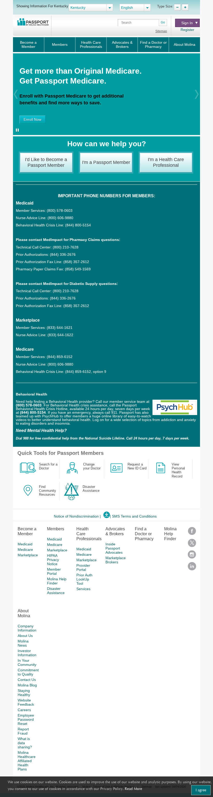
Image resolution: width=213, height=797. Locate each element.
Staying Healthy (24, 692)
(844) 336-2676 (63, 254)
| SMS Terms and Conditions (133, 516)
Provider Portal (83, 567)
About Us (25, 636)
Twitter (192, 544)
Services (83, 589)
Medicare (25, 549)
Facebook (192, 533)
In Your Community (27, 662)
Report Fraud (23, 731)
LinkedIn (192, 568)
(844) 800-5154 (77, 225)
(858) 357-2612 (76, 262)
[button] (16, 94)
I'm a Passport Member (106, 162)
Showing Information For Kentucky (42, 6)
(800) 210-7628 (65, 247)
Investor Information (27, 653)
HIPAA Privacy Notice (53, 559)
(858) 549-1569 (78, 269)
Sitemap (161, 31)
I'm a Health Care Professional (166, 162)
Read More (133, 788)
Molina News (23, 643)
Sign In (187, 23)
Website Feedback (26, 702)
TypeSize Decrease (177, 7)
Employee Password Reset (26, 719)
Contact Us (27, 680)
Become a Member (28, 44)
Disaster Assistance (56, 590)
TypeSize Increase (185, 7)
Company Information (27, 628)
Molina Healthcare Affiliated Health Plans (27, 760)
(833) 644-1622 (60, 335)
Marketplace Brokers (115, 560)
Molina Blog (27, 685)
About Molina (184, 44)
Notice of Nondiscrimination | (77, 516)
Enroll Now (32, 119)
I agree (201, 790)
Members (60, 44)
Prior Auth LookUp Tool (84, 579)
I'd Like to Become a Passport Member (46, 162)
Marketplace (28, 555)
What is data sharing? (25, 743)
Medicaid (25, 544)
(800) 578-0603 (59, 210)
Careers (24, 710)
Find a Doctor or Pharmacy (153, 44)
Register (187, 30)
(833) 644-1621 (59, 328)
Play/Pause (16, 131)
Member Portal (54, 571)
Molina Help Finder (56, 581)
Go (163, 22)
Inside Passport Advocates (114, 548)
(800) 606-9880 (60, 218)
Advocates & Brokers (122, 44)
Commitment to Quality (28, 672)
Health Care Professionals (91, 44)
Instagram (192, 556)
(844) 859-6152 (59, 357)
